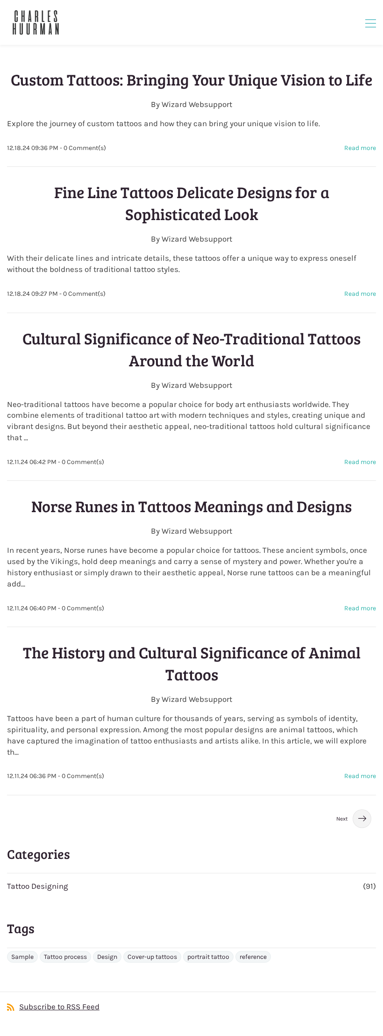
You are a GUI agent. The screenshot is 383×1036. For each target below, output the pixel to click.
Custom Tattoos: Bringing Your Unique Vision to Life (191, 79)
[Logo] (35, 22)
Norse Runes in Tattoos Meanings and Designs (191, 506)
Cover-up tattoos (152, 957)
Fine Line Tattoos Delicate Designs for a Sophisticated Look (191, 203)
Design (107, 957)
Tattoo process (65, 957)
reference (253, 957)
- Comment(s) (83, 148)
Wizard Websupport (197, 104)
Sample (22, 957)
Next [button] (342, 818)
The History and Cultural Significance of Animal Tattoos (192, 663)
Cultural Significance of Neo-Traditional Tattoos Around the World (191, 349)
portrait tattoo (208, 957)
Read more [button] (360, 148)
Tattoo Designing (37, 886)
